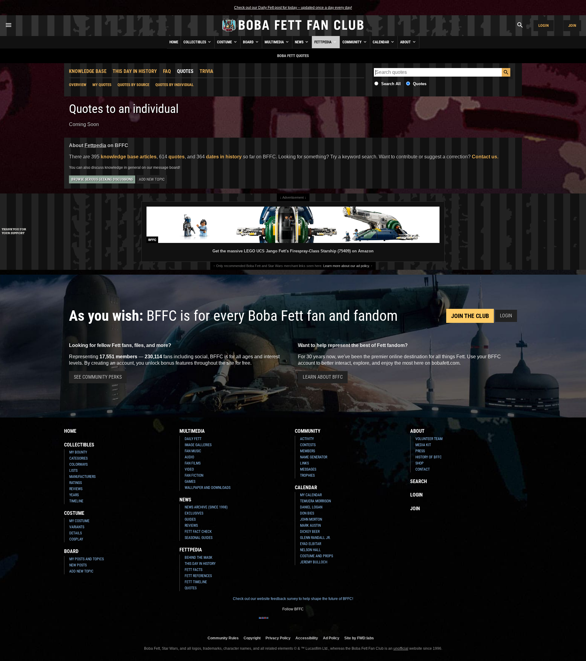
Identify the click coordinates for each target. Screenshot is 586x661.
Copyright (252, 638)
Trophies (307, 475)
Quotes (185, 71)
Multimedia (275, 42)
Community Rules (223, 638)
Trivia (206, 71)
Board (249, 42)
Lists (73, 470)
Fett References (198, 576)
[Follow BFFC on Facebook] (264, 622)
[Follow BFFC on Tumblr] (293, 622)
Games (190, 481)
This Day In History (135, 71)
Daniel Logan (311, 507)
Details (75, 533)
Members (307, 451)
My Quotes (101, 84)
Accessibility (306, 638)
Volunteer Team (429, 439)
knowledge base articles (129, 156)
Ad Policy (331, 638)
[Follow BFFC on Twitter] (283, 622)
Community (352, 42)
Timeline (76, 501)
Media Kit (423, 445)
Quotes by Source (133, 84)
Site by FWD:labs (359, 638)
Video (189, 469)
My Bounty (78, 452)
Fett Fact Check (198, 531)
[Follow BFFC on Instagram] (273, 622)
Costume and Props (316, 556)
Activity (307, 439)
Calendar (381, 42)
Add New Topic (152, 179)
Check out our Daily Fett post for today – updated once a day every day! (293, 7)
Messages (308, 469)
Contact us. (485, 156)
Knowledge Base (88, 71)
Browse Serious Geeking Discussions (102, 179)
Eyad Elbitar (310, 544)
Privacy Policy (278, 638)
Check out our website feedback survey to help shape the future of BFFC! (293, 599)
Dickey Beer (310, 531)
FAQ (167, 71)
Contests (308, 445)
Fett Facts (193, 570)
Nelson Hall (310, 550)
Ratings (75, 483)
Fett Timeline (196, 582)
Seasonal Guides (198, 538)
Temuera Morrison (315, 501)
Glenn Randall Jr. (315, 538)
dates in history (224, 156)
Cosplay (76, 539)
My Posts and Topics (86, 559)
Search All (391, 83)
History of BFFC (428, 457)
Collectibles (195, 42)
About (406, 42)
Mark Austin (310, 525)
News (299, 42)
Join (572, 25)
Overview (77, 84)
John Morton (311, 519)
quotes (176, 156)
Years (74, 495)
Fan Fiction (194, 475)
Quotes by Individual (174, 84)
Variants (76, 527)
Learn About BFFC (323, 377)
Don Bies (307, 513)
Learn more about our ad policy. (346, 266)
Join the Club (470, 316)
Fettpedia (323, 42)
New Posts (78, 565)
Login (543, 25)
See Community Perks (98, 377)
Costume (225, 42)
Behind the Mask (198, 557)
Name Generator (313, 457)
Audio (189, 457)
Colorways (78, 464)
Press (420, 451)
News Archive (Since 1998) (206, 507)
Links (304, 463)
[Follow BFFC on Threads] (312, 622)
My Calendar (311, 495)
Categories (78, 458)
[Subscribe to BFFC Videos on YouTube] (303, 622)
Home (173, 42)
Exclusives (194, 513)
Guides (190, 519)
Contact (422, 469)
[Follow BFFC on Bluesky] (322, 622)
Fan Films (193, 463)
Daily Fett (193, 439)
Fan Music (193, 451)
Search (418, 481)
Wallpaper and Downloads (207, 488)
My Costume (79, 521)
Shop (419, 463)
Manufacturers (82, 477)
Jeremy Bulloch (313, 562)
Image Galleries (198, 445)
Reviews (75, 489)
